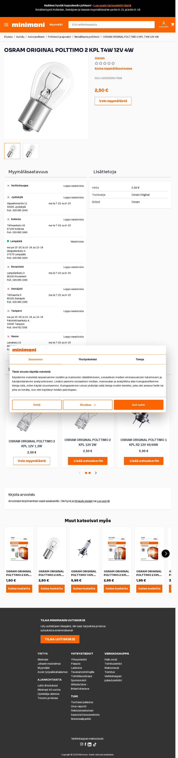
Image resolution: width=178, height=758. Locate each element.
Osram (100, 58)
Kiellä (36, 404)
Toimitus (109, 672)
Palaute (75, 663)
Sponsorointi (78, 680)
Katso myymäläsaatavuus (113, 68)
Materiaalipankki (81, 718)
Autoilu (20, 37)
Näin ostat (110, 659)
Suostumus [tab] (36, 359)
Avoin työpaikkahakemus (53, 672)
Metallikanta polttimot (87, 37)
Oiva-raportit (79, 706)
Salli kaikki (138, 404)
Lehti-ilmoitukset (48, 685)
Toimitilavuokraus (81, 676)
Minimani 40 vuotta (49, 689)
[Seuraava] (96, 473)
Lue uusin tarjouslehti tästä (112, 5)
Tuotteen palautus (82, 702)
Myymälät (44, 667)
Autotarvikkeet (36, 37)
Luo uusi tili (103, 501)
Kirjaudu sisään (83, 501)
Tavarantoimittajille (82, 672)
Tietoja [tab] (140, 359)
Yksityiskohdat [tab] (88, 359)
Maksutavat (111, 667)
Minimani (43, 659)
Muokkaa (85, 404)
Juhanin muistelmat (49, 663)
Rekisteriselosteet (82, 710)
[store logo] (28, 24)
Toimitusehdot (113, 663)
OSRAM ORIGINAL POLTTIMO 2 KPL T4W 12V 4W (131, 37)
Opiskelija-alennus (48, 693)
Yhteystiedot (79, 659)
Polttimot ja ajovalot (59, 37)
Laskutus (76, 667)
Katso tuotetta (19, 588)
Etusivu (8, 37)
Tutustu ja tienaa (48, 698)
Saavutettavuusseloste (85, 714)
